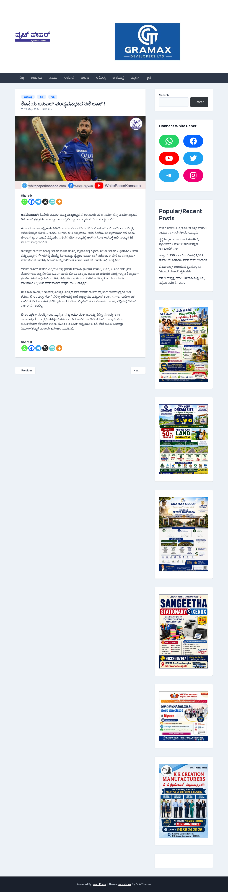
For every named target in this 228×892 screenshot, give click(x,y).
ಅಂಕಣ (85, 77)
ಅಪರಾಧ (69, 77)
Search (164, 95)
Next (138, 370)
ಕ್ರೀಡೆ (148, 77)
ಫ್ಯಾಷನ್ (135, 77)
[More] (59, 202)
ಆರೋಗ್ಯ (100, 77)
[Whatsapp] (24, 202)
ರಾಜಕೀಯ (36, 77)
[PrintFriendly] (52, 202)
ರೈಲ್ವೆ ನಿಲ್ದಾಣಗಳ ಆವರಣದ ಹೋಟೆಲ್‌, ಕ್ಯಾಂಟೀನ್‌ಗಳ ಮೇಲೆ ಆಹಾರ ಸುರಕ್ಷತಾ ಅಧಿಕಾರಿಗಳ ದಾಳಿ (179, 243)
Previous (25, 370)
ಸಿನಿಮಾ (53, 77)
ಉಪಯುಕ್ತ (118, 77)
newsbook (124, 884)
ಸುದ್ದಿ (21, 77)
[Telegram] (38, 202)
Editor (48, 109)
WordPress (99, 884)
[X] (45, 202)
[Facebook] (31, 202)
